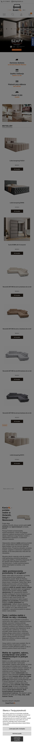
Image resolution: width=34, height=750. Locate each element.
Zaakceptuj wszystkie (17, 739)
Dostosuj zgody (17, 733)
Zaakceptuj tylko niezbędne (17, 729)
